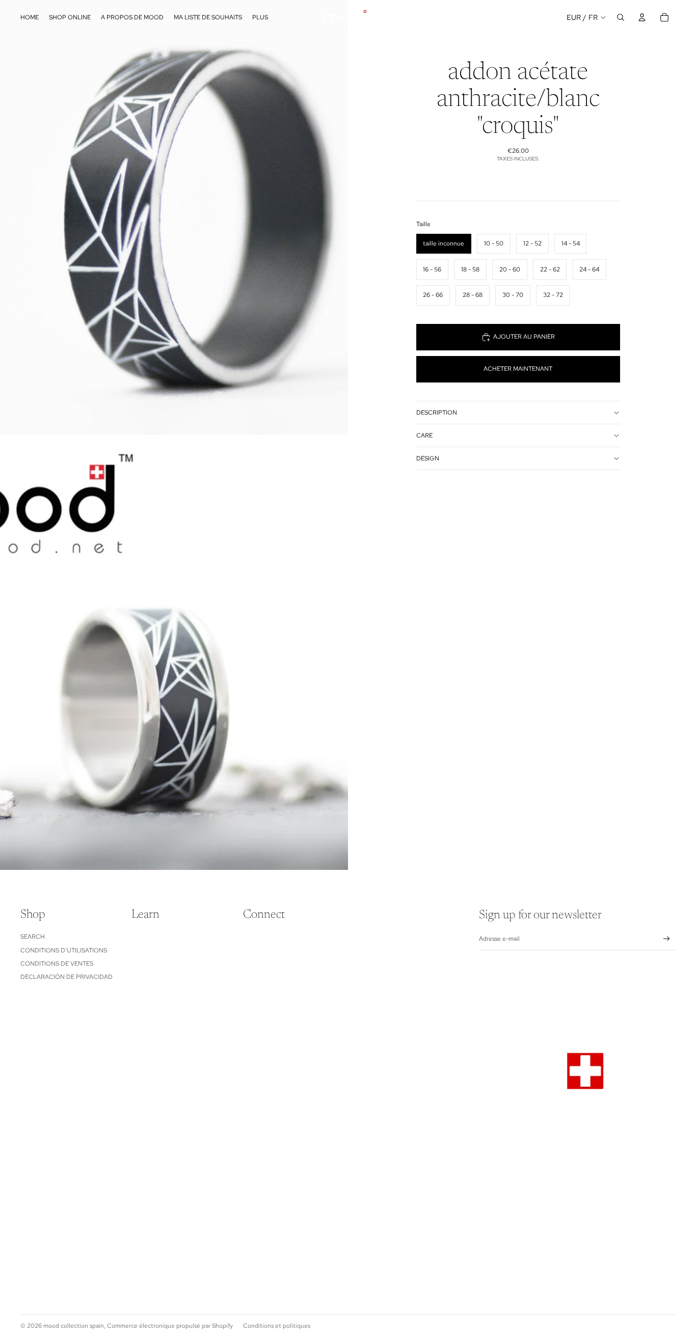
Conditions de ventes (56, 964)
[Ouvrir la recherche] (620, 17)
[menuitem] (260, 17)
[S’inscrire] (667, 939)
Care (424, 435)
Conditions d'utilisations (63, 950)
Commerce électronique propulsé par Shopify (170, 1326)
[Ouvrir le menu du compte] (642, 17)
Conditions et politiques (276, 1326)
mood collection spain (73, 1326)
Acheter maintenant (518, 369)
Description (436, 412)
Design (427, 458)
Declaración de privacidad (66, 977)
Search (32, 937)
